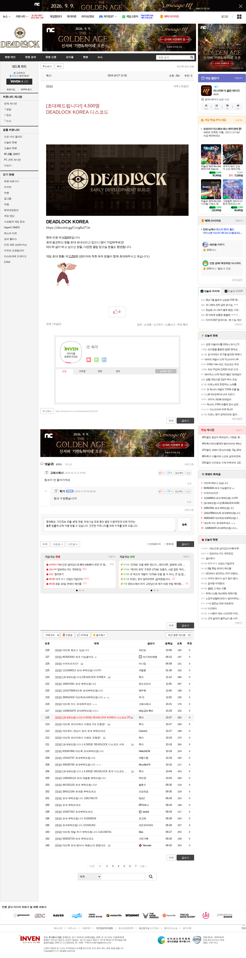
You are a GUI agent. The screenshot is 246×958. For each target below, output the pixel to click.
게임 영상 (9, 216)
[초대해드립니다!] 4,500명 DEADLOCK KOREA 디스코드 (91, 717)
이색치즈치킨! (66, 663)
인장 (64, 371)
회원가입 (11, 89)
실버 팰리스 (10, 239)
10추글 (84, 635)
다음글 (56, 544)
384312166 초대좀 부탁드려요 (75, 791)
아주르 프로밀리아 (14, 250)
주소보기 (47, 66)
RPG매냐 (144, 805)
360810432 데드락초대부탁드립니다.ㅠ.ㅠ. (82, 697)
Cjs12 (142, 798)
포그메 (142, 818)
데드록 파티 (19, 66)
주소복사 (47, 411)
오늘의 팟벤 (10, 148)
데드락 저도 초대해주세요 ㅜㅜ (76, 704)
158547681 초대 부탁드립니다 (75, 683)
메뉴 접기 (165, 371)
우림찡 (142, 670)
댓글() (185, 86)
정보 (7, 115)
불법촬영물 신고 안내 (149, 928)
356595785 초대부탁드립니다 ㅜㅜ (78, 764)
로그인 (224, 16)
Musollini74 (144, 764)
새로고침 (189, 464)
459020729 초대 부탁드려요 (74, 838)
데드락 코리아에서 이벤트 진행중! (78, 737)
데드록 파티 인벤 (185, 66)
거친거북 (143, 838)
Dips (141, 831)
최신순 (68, 464)
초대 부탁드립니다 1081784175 (76, 798)
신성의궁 (143, 791)
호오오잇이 (145, 683)
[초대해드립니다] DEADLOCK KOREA (80, 677)
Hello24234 (144, 751)
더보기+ (112, 556)
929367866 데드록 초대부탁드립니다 (79, 751)
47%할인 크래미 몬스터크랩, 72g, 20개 (221, 450)
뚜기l (141, 697)
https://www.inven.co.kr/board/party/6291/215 (77, 411)
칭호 (118, 371)
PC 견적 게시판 (12, 159)
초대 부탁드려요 (68, 805)
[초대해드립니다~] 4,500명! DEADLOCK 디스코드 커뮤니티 (92, 744)
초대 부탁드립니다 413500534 (75, 818)
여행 (6, 204)
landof (146, 811)
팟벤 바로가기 (11, 181)
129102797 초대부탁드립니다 (75, 757)
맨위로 (170, 544)
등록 (184, 524)
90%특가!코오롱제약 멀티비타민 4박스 (222, 443)
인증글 (69, 635)
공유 (139, 324)
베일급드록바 (146, 710)
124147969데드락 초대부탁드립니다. (79, 690)
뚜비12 (142, 778)
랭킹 (100, 371)
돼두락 (142, 690)
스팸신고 (170, 324)
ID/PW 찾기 (26, 89)
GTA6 (7, 262)
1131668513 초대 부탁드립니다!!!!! (78, 670)
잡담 (7, 109)
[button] (68, 228)
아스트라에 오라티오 (15, 256)
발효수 (142, 784)
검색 (151, 876)
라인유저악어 (146, 825)
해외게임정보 (11, 210)
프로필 (82, 371)
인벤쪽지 (89, 360)
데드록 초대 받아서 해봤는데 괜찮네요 (80, 845)
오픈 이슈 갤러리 (13, 136)
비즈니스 (72, 928)
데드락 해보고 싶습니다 (72, 650)
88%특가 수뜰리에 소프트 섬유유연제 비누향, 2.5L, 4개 (222, 456)
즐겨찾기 (100, 635)
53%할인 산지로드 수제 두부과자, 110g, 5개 (222, 462)
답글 (189, 483)
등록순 (59, 464)
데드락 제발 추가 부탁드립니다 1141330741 (83, 831)
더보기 (104, 360)
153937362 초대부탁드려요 (74, 811)
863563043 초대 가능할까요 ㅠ (76, 656)
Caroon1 (143, 731)
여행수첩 (143, 757)
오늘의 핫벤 (10, 142)
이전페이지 (154, 544)
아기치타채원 (150, 656)
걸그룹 (7, 198)
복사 (59, 66)
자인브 (142, 650)
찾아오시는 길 (170, 928)
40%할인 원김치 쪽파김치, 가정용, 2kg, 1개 (222, 437)
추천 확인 (182, 324)
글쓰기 (185, 625)
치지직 (7, 187)
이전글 (71, 544)
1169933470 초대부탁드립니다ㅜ (77, 710)
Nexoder (147, 845)
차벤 (6, 193)
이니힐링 (96, 360)
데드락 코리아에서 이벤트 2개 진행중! (80, 724)
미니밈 (142, 663)
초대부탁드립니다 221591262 (75, 825)
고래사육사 (145, 704)
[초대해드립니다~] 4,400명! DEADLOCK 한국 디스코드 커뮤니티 (95, 771)
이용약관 (86, 928)
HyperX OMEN (12, 227)
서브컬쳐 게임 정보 (14, 221)
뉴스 (7, 121)
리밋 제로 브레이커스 (15, 244)
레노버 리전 (10, 233)
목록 (176, 86)
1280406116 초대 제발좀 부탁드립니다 (80, 778)
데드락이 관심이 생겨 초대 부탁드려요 (80, 731)
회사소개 (58, 928)
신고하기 (158, 324)
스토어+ (239, 120)
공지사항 (187, 928)
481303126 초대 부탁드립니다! (76, 784)
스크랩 (147, 324)
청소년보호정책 (125, 928)
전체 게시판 (10, 103)
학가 (48, 75)
